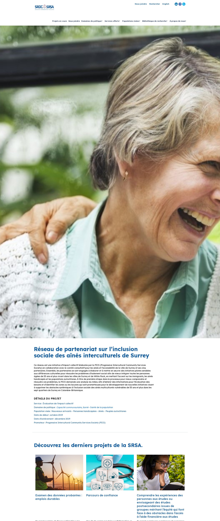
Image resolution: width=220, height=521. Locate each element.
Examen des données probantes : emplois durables (58, 497)
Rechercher (154, 4)
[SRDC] (44, 7)
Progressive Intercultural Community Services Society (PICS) (75, 422)
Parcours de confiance (102, 495)
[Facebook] (180, 4)
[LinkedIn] (176, 4)
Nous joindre (141, 4)
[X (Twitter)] (183, 4)
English (165, 4)
